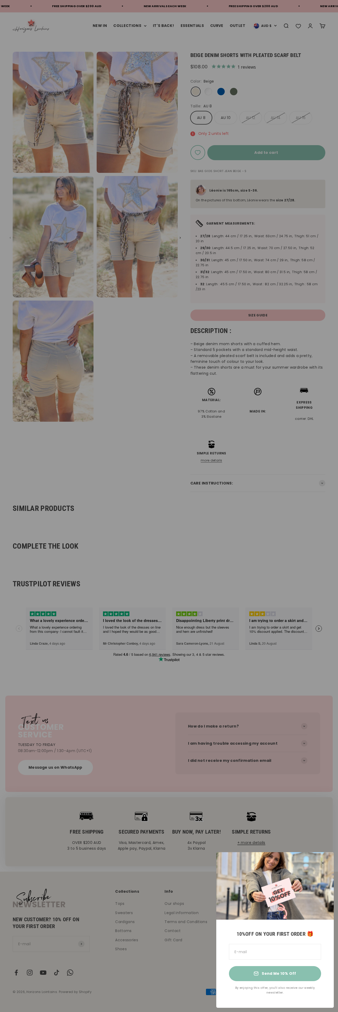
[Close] (322, 863)
